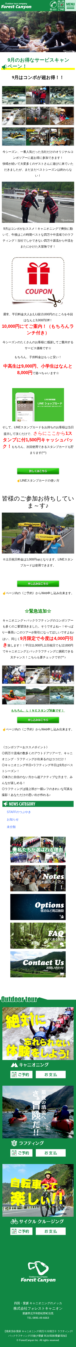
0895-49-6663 (40, 1317)
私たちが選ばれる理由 (38, 850)
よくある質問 (38, 936)
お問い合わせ (38, 964)
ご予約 (21, 1074)
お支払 (51, 1074)
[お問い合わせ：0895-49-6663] (53, 5)
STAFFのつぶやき (19, 812)
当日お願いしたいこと (38, 878)
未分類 (11, 826)
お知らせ (13, 819)
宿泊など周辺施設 (38, 907)
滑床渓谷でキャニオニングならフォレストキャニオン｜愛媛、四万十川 (16, 5)
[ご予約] (61, 5)
